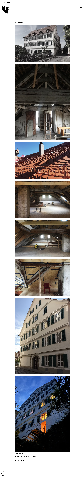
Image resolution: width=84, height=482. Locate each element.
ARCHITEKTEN (6, 3)
